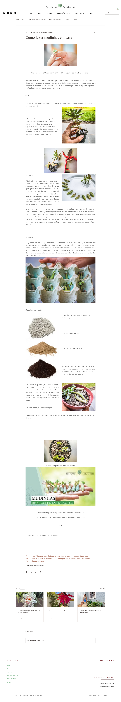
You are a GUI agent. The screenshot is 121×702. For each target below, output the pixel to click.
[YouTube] (8, 13)
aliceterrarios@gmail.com (107, 686)
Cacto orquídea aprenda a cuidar (60, 611)
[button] (118, 9)
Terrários (67, 19)
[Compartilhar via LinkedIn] (36, 572)
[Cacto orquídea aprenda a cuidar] (60, 599)
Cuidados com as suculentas (37, 19)
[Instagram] (15, 13)
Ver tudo (102, 588)
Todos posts (20, 19)
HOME (9, 665)
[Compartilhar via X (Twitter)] (31, 572)
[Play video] (60, 486)
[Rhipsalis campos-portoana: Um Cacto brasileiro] (29, 599)
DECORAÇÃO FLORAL (13, 675)
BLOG (8, 682)
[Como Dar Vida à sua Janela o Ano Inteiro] (91, 599)
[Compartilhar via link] (40, 572)
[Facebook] (4, 13)
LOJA (8, 668)
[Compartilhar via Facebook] (26, 572)
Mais (75, 19)
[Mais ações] (94, 32)
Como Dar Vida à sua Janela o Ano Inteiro (90, 612)
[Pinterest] (11, 13)
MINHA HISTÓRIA (11, 679)
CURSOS (9, 672)
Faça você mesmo (55, 19)
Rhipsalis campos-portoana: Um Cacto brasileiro (29, 612)
